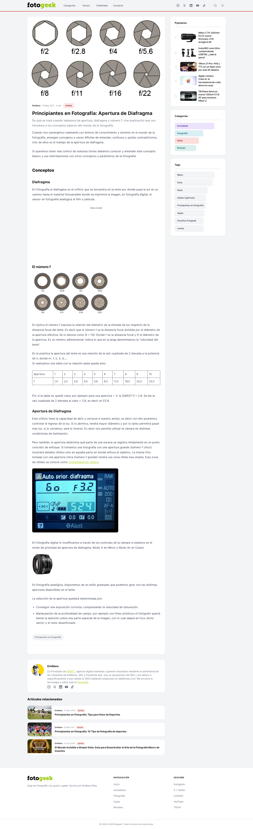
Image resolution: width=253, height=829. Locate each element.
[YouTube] (197, 5)
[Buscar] (215, 5)
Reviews (181, 148)
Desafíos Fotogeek (186, 220)
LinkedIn (178, 795)
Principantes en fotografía (48, 637)
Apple (180, 213)
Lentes (180, 228)
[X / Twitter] (184, 5)
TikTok (177, 807)
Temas (85, 5)
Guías (68, 105)
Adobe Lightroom (186, 197)
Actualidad (182, 126)
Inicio (116, 784)
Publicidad (102, 5)
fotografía (82, 682)
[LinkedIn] (191, 5)
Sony (179, 182)
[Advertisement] (96, 235)
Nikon (180, 175)
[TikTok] (204, 5)
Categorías (69, 5)
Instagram (179, 784)
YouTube (178, 801)
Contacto (118, 5)
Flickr (180, 190)
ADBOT (71, 671)
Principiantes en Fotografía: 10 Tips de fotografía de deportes (90, 731)
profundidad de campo (83, 462)
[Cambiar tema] (222, 5)
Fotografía (182, 133)
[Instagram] (178, 5)
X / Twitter (179, 790)
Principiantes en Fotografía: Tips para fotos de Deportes (87, 714)
